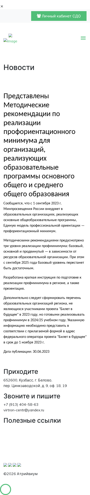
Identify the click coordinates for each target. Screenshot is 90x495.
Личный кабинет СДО (61, 16)
